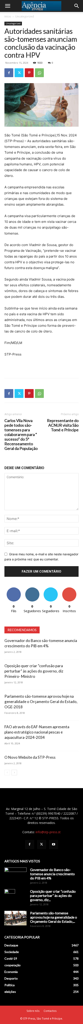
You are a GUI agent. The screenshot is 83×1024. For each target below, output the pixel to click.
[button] (7, 6)
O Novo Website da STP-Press (30, 757)
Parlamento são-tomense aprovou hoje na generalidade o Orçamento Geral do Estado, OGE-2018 (40, 701)
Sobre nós (33, 1011)
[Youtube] (53, 844)
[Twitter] (19, 72)
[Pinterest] (29, 72)
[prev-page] (7, 772)
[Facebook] (8, 72)
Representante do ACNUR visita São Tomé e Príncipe (63, 425)
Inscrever (69, 589)
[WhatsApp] (39, 72)
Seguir (32, 589)
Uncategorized (24, 16)
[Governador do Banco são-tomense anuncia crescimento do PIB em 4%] (15, 875)
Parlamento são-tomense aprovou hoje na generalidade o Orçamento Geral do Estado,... (53, 917)
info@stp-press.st (48, 832)
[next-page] (14, 772)
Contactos (50, 1011)
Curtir (14, 589)
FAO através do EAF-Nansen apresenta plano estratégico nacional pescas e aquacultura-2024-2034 (36, 732)
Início (7, 16)
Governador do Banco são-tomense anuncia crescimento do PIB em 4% (52, 873)
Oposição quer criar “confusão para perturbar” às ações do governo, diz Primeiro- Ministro (33, 671)
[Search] (77, 6)
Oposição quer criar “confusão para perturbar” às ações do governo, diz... (53, 895)
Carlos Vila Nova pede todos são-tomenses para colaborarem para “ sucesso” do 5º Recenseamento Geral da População (21, 434)
